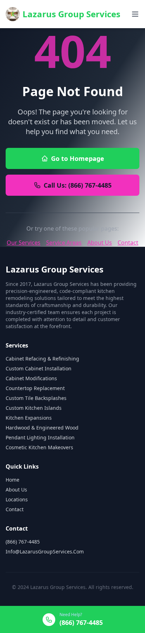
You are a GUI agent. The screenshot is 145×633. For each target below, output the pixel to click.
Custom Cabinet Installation (38, 368)
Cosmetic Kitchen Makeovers (39, 447)
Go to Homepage (77, 158)
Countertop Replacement (35, 388)
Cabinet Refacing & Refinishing (42, 358)
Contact (128, 242)
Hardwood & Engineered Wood (42, 427)
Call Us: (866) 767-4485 (78, 185)
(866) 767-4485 (23, 541)
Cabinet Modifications (31, 378)
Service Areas (64, 242)
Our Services (23, 242)
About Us (99, 242)
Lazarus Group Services (71, 14)
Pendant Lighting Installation (40, 437)
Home (12, 479)
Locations (17, 499)
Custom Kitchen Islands (34, 408)
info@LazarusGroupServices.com (45, 551)
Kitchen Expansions (29, 417)
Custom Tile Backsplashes (36, 398)
